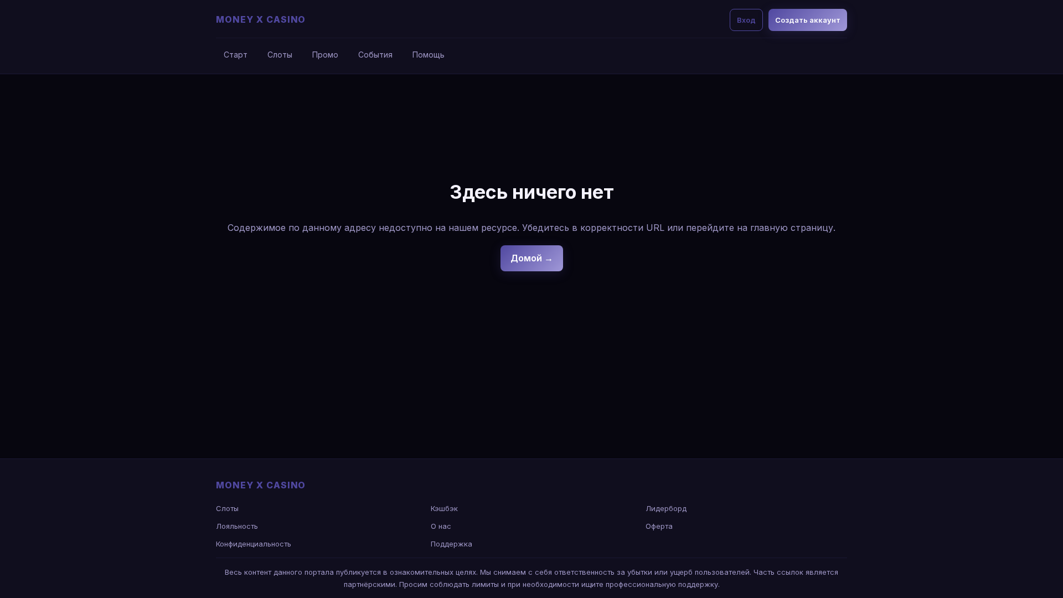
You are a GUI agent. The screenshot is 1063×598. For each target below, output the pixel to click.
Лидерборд (666, 508)
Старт (235, 54)
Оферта (659, 526)
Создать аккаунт (807, 20)
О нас (441, 526)
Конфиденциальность (253, 543)
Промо (325, 54)
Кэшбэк (444, 508)
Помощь (428, 54)
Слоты (279, 54)
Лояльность (237, 526)
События (375, 54)
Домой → (531, 258)
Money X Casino (261, 19)
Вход (746, 20)
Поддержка (451, 543)
